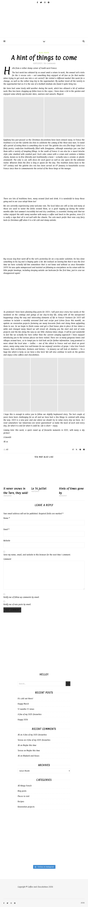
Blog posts (44, 53)
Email (6, 529)
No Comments (49, 63)
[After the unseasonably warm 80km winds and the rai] (49, 839)
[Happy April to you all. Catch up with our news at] (22, 829)
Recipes (21, 801)
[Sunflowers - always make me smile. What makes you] (22, 849)
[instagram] (45, 2)
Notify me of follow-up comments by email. (21, 597)
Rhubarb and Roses (31, 756)
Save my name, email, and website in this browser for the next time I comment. (37, 555)
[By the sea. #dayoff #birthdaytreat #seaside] (22, 819)
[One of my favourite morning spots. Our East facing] (49, 849)
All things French (25, 786)
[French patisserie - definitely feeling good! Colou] (49, 829)
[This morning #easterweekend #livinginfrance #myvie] (49, 819)
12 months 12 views (26, 709)
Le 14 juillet (38, 488)
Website (6, 540)
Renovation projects (26, 807)
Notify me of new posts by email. (17, 604)
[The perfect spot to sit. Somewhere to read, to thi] (22, 858)
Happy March (23, 704)
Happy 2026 (23, 719)
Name (6, 518)
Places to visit (23, 796)
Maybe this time (29, 745)
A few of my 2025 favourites (29, 714)
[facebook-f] (37, 2)
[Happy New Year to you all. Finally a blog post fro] (22, 839)
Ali (7, 449)
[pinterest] (48, 2)
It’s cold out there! (25, 698)
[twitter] (41, 2)
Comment (7, 559)
